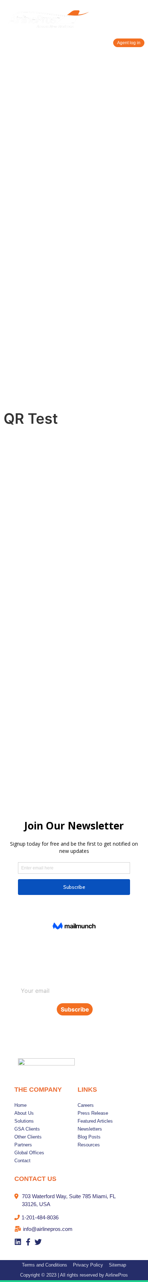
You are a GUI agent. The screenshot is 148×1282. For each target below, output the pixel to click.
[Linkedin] (18, 1242)
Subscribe (75, 1009)
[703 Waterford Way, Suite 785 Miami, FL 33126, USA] (74, 1202)
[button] (138, 20)
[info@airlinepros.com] (74, 1231)
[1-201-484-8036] (74, 1219)
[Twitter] (38, 1242)
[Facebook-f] (28, 1242)
